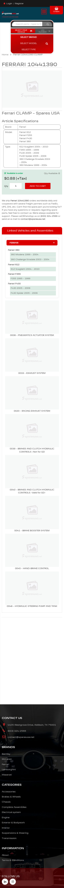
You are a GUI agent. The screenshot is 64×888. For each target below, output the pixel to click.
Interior (6, 828)
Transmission (9, 838)
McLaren (7, 759)
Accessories (9, 791)
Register (19, 3)
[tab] (32, 230)
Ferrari (14, 243)
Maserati (7, 774)
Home (5, 54)
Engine (5, 817)
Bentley (6, 754)
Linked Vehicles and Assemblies (30, 230)
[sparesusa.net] (10, 14)
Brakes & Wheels (11, 796)
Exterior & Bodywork (13, 822)
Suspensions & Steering (15, 833)
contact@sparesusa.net (33, 219)
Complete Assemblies (14, 807)
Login (9, 3)
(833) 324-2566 (49, 216)
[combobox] (27, 24)
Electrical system (11, 812)
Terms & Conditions (13, 860)
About (5, 855)
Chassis (6, 802)
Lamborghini (9, 769)
